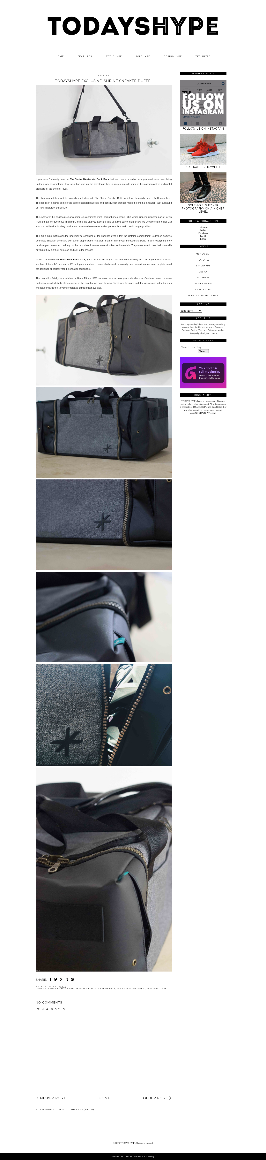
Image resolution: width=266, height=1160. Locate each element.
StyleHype (203, 265)
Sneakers (152, 989)
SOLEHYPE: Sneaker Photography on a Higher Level (203, 208)
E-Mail (203, 239)
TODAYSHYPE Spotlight (203, 295)
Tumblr (203, 236)
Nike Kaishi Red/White (203, 167)
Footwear (67, 989)
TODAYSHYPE (127, 1143)
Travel (163, 989)
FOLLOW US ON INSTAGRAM (203, 128)
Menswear (203, 254)
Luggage (93, 989)
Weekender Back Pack (72, 259)
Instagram (203, 227)
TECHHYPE (203, 56)
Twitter (203, 230)
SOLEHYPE (143, 56)
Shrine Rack (107, 989)
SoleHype (203, 277)
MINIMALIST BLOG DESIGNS (127, 1157)
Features (85, 56)
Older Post (155, 1098)
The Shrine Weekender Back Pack (89, 179)
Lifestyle (81, 989)
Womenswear (203, 283)
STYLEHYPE (114, 56)
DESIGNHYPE (173, 56)
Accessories (52, 989)
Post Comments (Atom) (76, 1109)
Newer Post (53, 1098)
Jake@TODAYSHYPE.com (203, 413)
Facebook (203, 233)
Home (59, 56)
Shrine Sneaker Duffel (131, 989)
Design (203, 272)
